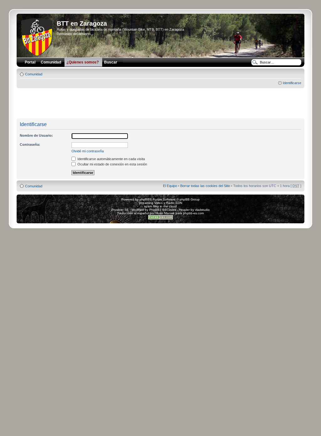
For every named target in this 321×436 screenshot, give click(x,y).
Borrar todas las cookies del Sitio (205, 186)
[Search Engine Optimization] (160, 218)
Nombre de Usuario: (36, 135)
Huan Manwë (165, 213)
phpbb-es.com (193, 213)
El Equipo (170, 186)
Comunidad (33, 74)
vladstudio (202, 209)
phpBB (144, 199)
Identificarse (292, 83)
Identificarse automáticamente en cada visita (110, 159)
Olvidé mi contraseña (87, 151)
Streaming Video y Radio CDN (160, 203)
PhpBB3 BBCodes (162, 209)
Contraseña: (30, 144)
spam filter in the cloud (160, 206)
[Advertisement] (160, 103)
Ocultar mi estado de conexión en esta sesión (111, 164)
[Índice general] (37, 36)
